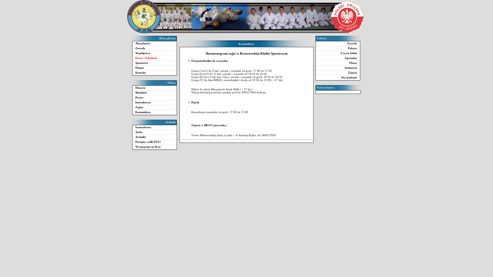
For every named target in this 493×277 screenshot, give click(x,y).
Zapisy (139, 107)
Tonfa (139, 132)
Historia (140, 87)
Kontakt (140, 72)
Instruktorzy (143, 102)
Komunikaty (143, 112)
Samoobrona (143, 127)
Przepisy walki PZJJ (148, 141)
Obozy (353, 62)
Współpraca (142, 53)
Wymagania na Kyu (147, 146)
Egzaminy (351, 58)
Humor (139, 67)
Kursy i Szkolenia (146, 58)
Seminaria (351, 67)
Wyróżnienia (349, 77)
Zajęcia (352, 72)
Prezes (139, 97)
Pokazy (352, 48)
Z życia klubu (348, 53)
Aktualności (142, 43)
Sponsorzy (141, 62)
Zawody (140, 48)
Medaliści (141, 92)
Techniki (140, 136)
